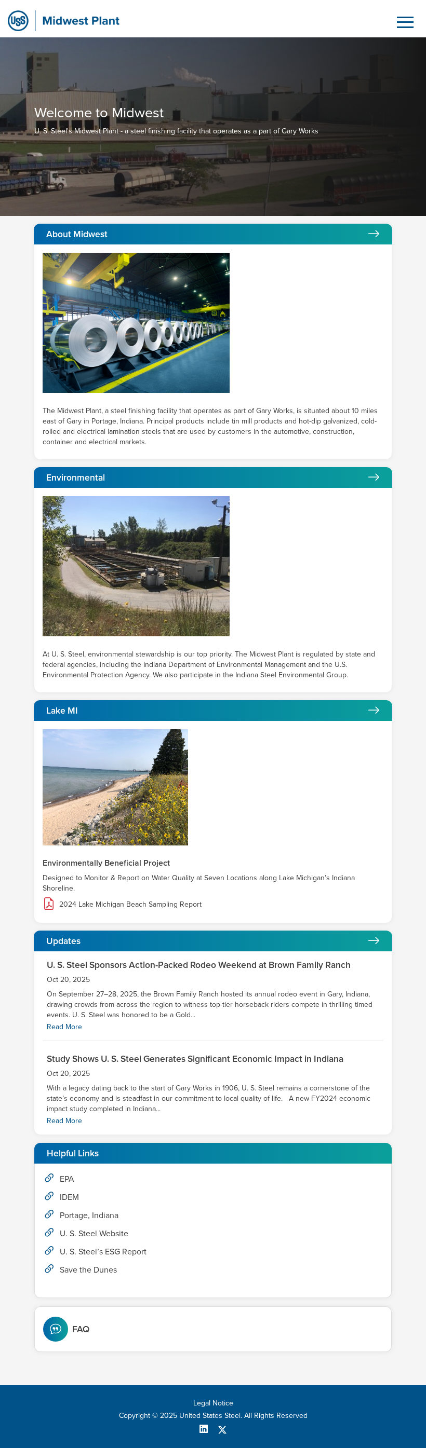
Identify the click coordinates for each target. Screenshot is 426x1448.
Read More (64, 1026)
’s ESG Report (103, 1251)
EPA (67, 1178)
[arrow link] (373, 234)
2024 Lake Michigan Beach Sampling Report (130, 904)
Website (94, 1233)
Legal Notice (213, 1403)
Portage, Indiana (89, 1215)
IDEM (69, 1197)
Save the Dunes (88, 1269)
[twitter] (222, 1429)
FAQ (80, 1329)
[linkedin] (207, 1429)
